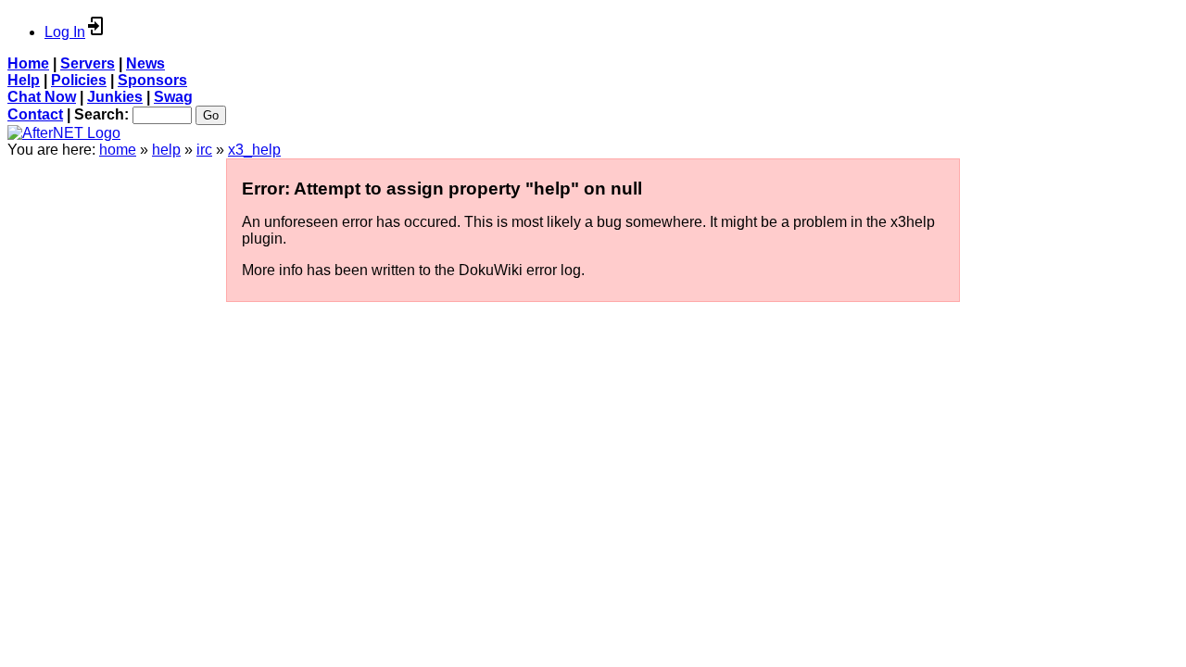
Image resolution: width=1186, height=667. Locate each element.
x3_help (254, 149)
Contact (35, 114)
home (117, 149)
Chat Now (41, 97)
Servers (87, 63)
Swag (173, 97)
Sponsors (152, 80)
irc (204, 149)
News (145, 63)
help (166, 149)
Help (23, 80)
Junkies (115, 97)
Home (28, 63)
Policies (79, 80)
